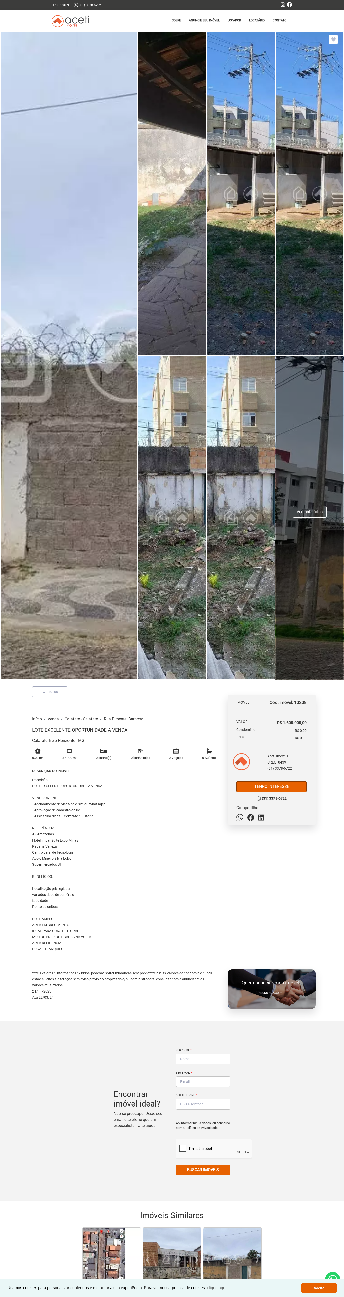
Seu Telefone (186, 1095)
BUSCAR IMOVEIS (203, 1169)
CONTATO (279, 20)
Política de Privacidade (201, 1128)
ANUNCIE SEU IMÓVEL (204, 20)
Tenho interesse (271, 786)
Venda (53, 719)
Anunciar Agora (270, 993)
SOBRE (176, 20)
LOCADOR (234, 20)
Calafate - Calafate (81, 719)
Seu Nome (184, 1050)
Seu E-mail (184, 1072)
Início (37, 719)
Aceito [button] (319, 1288)
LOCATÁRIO (257, 20)
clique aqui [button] (216, 1288)
